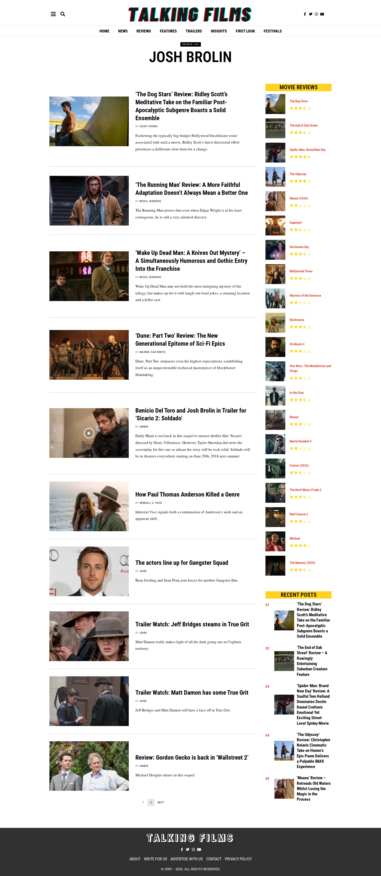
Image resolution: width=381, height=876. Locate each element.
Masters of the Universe (305, 296)
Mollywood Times (301, 271)
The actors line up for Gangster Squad (181, 562)
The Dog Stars (299, 101)
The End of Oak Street (304, 125)
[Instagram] (316, 14)
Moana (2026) (299, 198)
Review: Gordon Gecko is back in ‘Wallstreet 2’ (191, 757)
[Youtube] (322, 14)
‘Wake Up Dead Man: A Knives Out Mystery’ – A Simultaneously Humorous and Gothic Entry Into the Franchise (191, 260)
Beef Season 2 (299, 514)
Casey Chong (149, 126)
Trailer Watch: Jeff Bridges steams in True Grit (192, 624)
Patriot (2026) (299, 466)
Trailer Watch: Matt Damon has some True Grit (191, 692)
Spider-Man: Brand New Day (308, 150)
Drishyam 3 (297, 344)
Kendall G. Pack (151, 502)
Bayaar (294, 417)
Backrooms (297, 320)
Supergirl (296, 223)
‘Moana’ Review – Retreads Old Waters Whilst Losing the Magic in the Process (314, 789)
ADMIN (144, 426)
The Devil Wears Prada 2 (305, 490)
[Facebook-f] (305, 14)
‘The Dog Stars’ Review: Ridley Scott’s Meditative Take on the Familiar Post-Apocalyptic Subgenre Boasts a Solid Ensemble (313, 620)
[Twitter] (310, 14)
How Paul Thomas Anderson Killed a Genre (187, 494)
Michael (295, 538)
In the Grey (297, 393)
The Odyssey (298, 174)
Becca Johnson (150, 201)
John (143, 571)
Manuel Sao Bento (153, 352)
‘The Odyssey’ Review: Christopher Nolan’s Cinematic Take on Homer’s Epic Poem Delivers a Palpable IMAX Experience (313, 750)
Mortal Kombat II (300, 441)
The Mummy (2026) (303, 563)
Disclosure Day (299, 247)
